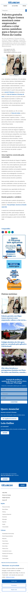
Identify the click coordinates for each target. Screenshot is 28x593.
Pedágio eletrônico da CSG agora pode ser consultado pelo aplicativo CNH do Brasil (14, 344)
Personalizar (14, 585)
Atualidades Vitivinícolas (8, 533)
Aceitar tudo (14, 581)
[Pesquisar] (26, 10)
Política (4, 511)
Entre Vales (5, 546)
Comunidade (5, 526)
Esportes (4, 521)
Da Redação (5, 556)
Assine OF (4, 500)
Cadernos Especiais (6, 514)
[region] (14, 578)
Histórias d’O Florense (7, 553)
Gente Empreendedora (7, 536)
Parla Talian (5, 541)
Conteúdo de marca (6, 551)
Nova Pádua (5, 509)
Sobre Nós (4, 492)
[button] (3, 232)
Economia (4, 516)
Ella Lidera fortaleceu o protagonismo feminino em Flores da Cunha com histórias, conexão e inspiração (13, 370)
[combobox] (13, 10)
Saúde (3, 524)
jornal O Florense (9, 92)
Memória (4, 538)
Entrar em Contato (6, 495)
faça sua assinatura (6, 475)
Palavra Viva (5, 548)
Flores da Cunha (15, 113)
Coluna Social (5, 543)
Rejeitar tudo (14, 589)
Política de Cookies (10, 577)
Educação (4, 519)
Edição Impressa (6, 497)
